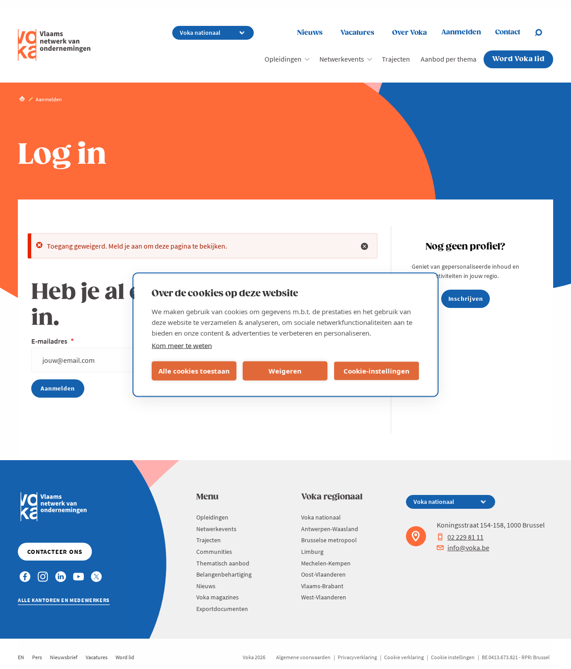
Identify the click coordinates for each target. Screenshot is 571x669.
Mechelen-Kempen (326, 563)
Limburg (312, 552)
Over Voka (409, 33)
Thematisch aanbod (222, 563)
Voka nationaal (321, 517)
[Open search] (543, 32)
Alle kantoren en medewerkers (64, 600)
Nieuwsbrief (64, 657)
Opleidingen (283, 58)
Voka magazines (217, 597)
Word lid (125, 657)
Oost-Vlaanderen (323, 574)
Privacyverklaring (357, 657)
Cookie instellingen (453, 657)
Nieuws (310, 33)
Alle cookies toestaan (194, 370)
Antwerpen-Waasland (329, 529)
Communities (214, 552)
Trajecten (396, 58)
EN (21, 657)
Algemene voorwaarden (303, 657)
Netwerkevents (341, 58)
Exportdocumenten (222, 609)
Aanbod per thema (448, 58)
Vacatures (357, 33)
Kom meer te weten (182, 345)
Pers (37, 657)
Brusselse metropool (329, 540)
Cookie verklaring (404, 657)
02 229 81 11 (465, 536)
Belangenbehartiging (224, 574)
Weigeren (285, 370)
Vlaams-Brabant (322, 586)
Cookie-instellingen (376, 370)
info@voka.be (468, 547)
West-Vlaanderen (323, 597)
